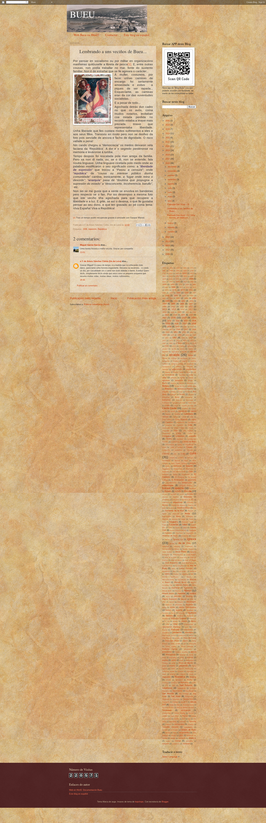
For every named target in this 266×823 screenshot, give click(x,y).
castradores (192, 422)
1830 (171, 279)
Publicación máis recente (85, 298)
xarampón (181, 738)
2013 (167, 245)
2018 (167, 155)
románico (174, 682)
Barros (181, 383)
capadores (182, 411)
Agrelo (191, 349)
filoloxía (174, 519)
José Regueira (171, 563)
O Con (167, 621)
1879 (182, 290)
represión (92, 229)
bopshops (139, 802)
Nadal (173, 613)
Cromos (190, 450)
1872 (181, 287)
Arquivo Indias (178, 372)
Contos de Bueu (189, 442)
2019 (167, 150)
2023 (167, 133)
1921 (187, 312)
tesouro (176, 719)
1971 (164, 340)
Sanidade (165, 699)
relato (164, 674)
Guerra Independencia (178, 530)
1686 (171, 271)
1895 (164, 298)
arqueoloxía (177, 369)
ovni (186, 627)
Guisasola (192, 530)
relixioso (173, 674)
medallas (182, 593)
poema (190, 657)
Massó (187, 590)
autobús (174, 378)
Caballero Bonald (178, 403)
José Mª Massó (190, 560)
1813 (171, 276)
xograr (168, 741)
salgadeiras (167, 688)
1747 (164, 273)
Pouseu (165, 663)
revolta (168, 680)
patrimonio (182, 635)
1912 (190, 307)
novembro (172, 171)
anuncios (190, 364)
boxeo (182, 394)
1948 (194, 329)
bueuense (166, 400)
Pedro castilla (175, 644)
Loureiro (176, 574)
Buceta (190, 394)
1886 (186, 293)
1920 (179, 312)
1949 (167, 332)
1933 (185, 321)
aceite (174, 349)
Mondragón (191, 602)
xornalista (189, 741)
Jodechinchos (178, 554)
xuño (170, 192)
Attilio (191, 375)
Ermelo (168, 491)
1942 (192, 327)
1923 (167, 315)
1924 (175, 315)
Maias (189, 577)
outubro (171, 175)
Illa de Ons (184, 543)
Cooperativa (169, 444)
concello (192, 436)
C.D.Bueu (165, 403)
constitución (175, 442)
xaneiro (171, 232)
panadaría (188, 630)
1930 (193, 317)
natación (182, 613)
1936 (85, 229)
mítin (164, 602)
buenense (165, 397)
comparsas (180, 436)
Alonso (164, 358)
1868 (173, 287)
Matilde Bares (168, 593)
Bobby (173, 392)
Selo (178, 705)
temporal (168, 719)
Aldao (190, 355)
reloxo (191, 674)
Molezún (180, 602)
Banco (182, 378)
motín (164, 607)
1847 (185, 282)
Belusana (190, 383)
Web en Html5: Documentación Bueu (85, 790)
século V (184, 702)
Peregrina (192, 644)
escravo (165, 494)
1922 (194, 312)
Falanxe (191, 505)
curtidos (181, 457)
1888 (167, 295)
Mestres (189, 596)
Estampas (188, 497)
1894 (191, 295)
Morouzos (178, 605)
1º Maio (179, 343)
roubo (194, 682)
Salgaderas (181, 688)
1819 (185, 276)
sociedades (186, 710)
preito (164, 666)
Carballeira (188, 414)
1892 (184, 295)
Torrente (192, 721)
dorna (175, 474)
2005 (167, 254)
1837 (184, 279)
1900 (167, 301)
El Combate (179, 477)
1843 (164, 282)
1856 (180, 284)
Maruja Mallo (166, 591)
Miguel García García (90, 245)
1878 (174, 290)
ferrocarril (175, 514)
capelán (168, 414)
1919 (172, 312)
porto (181, 660)
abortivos (190, 346)
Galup (177, 527)
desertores (189, 469)
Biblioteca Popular (185, 389)
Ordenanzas (188, 624)
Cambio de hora (187, 405)
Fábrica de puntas (178, 505)
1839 (191, 279)
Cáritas (175, 417)
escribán (174, 494)
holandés (184, 536)
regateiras (190, 671)
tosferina (168, 724)
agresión (165, 352)
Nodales (165, 618)
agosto (171, 184)
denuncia (177, 466)
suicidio (164, 716)
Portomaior (190, 660)
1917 (190, 309)
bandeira (166, 380)
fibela (178, 516)
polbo (173, 660)
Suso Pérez (175, 716)
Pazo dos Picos (172, 641)
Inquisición (189, 546)
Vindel (173, 735)
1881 (191, 290)
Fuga (164, 525)
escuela (165, 497)
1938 (193, 323)
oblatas (175, 621)
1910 (173, 307)
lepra (173, 568)
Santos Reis (188, 699)
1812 (164, 276)
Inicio (114, 298)
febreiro (171, 227)
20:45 (82, 280)
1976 (185, 340)
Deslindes (165, 471)
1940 (177, 327)
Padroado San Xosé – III (178, 204)
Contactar (111, 35)
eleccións (192, 480)
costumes (178, 450)
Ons (175, 624)
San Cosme (177, 691)
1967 (191, 338)
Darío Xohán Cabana (179, 463)
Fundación (173, 524)
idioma (167, 539)
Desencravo (178, 469)
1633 (178, 268)
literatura (193, 571)
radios (173, 668)
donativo (165, 474)
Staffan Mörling (179, 713)
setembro (172, 179)
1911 (182, 307)
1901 (175, 301)
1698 (185, 271)
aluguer (174, 358)
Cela (190, 425)
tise (189, 719)
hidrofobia (179, 533)
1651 (185, 268)
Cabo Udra (192, 403)
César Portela (179, 428)
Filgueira (165, 519)
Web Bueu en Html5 (86, 35)
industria (177, 546)
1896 (171, 298)
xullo (170, 188)
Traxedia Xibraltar (170, 727)
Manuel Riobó (182, 585)
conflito (169, 439)
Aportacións (166, 366)
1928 (173, 317)
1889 (176, 295)
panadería (166, 632)
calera (176, 405)
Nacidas (165, 613)
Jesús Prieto (181, 552)
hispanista (189, 533)
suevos (190, 713)
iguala (172, 543)
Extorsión (190, 502)
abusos (164, 349)
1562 (171, 268)
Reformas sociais (168, 671)
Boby (180, 392)
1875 (194, 287)
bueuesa (189, 400)
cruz (175, 454)
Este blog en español (136, 35)
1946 (178, 329)
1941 (185, 327)
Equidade (192, 488)
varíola (167, 733)
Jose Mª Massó (176, 560)
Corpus (189, 447)
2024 (167, 129)
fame (164, 508)
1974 (178, 340)
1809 (184, 273)
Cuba (183, 454)
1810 (192, 273)
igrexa (191, 539)
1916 (182, 309)
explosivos (166, 502)
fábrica (165, 505)
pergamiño (188, 649)
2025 (167, 125)
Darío (186, 460)
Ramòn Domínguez (186, 668)
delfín (168, 466)
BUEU (82, 14)
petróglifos (173, 657)
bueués (178, 400)
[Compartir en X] (143, 225)
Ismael (176, 549)
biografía (165, 392)
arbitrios (178, 366)
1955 (172, 335)
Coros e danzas (176, 447)
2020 (167, 146)
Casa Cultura (167, 419)
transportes (179, 724)
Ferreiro (190, 511)
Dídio (191, 471)
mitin (191, 599)
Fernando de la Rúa (174, 510)
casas (193, 419)
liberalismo (166, 571)
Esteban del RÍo (188, 500)
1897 (178, 298)
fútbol (184, 524)
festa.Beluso (166, 516)
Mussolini (190, 610)
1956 (179, 335)
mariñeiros (188, 588)
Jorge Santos (191, 554)
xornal (178, 741)
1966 (183, 338)
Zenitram (186, 744)
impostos (165, 546)
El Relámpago (177, 480)
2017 (167, 159)
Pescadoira (170, 655)
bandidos (179, 380)
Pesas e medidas (181, 652)
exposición (178, 502)
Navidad (180, 616)
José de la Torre (171, 557)
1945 (171, 329)
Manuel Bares (180, 582)
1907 (191, 304)
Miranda (184, 599)
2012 (167, 250)
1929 (184, 317)
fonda (191, 519)
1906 (182, 304)
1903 (191, 301)
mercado (177, 596)
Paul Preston (167, 638)
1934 (194, 321)
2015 (167, 237)
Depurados (166, 469)
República (102, 229)
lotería (167, 574)
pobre (182, 657)
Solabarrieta (166, 713)
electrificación (171, 483)
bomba (187, 392)
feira (194, 508)
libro (174, 571)
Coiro (178, 433)
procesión (183, 666)
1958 (187, 335)
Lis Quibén (183, 571)
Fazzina (171, 508)
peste (191, 655)
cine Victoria (188, 431)
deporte (189, 466)
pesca (193, 652)
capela (193, 411)
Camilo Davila (169, 408)
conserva (180, 439)
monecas (168, 605)
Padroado (175, 629)
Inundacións (166, 549)
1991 (171, 343)
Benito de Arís (180, 386)
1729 (192, 271)
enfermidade (167, 485)
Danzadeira (166, 460)
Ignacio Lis (178, 539)
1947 (186, 329)
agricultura (175, 352)
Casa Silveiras (181, 419)
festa (187, 513)
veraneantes (184, 733)
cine (176, 431)
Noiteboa (193, 618)
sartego (175, 702)
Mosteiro (189, 605)
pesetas (182, 655)
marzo (171, 223)
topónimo (182, 721)
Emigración (187, 483)
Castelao (169, 422)
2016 (167, 163)
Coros (164, 447)
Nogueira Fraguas (178, 618)
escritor (181, 494)
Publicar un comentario (87, 285)
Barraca (173, 383)
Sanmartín (176, 699)
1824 (164, 279)
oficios (193, 621)
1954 (164, 335)
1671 (192, 268)
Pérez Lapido (171, 646)
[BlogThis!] (140, 225)
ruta (173, 685)
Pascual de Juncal (169, 635)
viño (181, 735)
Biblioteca (169, 389)
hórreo (193, 536)
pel (185, 644)
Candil (172, 411)
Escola (187, 491)
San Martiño (168, 693)
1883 (164, 293)
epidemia (179, 488)
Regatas (180, 671)
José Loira (183, 557)
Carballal (177, 414)
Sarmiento (165, 702)
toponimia (172, 721)
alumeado (184, 358)
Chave (191, 428)
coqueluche (189, 444)
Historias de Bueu (170, 536)
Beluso (165, 386)
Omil (167, 624)
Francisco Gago (187, 522)
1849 (164, 284)
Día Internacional (179, 471)
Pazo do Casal (189, 638)
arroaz (188, 372)
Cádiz (167, 405)
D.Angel (190, 457)
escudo (190, 494)
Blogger (165, 802)
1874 (187, 287)
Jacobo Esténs (188, 549)
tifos (183, 719)
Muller (172, 607)
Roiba (189, 680)
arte (194, 372)
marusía (178, 591)
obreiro (184, 621)
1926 (191, 315)
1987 (164, 343)
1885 (178, 293)
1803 (177, 273)
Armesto (165, 369)
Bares (164, 383)
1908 (164, 307)
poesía (165, 660)
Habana (168, 533)
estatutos (175, 500)
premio (172, 666)
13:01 (82, 252)
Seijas (171, 705)
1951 (175, 332)
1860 (187, 284)
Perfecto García (169, 649)
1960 (194, 335)
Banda (191, 378)
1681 (164, 271)
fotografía (173, 522)
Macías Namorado (170, 577)
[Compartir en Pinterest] (149, 225)
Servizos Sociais (168, 707)
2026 (167, 121)
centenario (166, 428)
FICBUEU (189, 516)
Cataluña (180, 425)
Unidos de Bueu (188, 730)
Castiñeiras (180, 422)
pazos (185, 641)
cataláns (169, 425)
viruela (172, 738)
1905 (173, 304)
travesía (190, 724)
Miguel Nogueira (169, 599)
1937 (184, 323)
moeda (171, 602)
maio (170, 196)
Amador (176, 361)
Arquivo (167, 372)
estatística (165, 500)
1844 (171, 282)
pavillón (177, 638)
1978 (192, 340)
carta (191, 417)
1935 (167, 323)
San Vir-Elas (183, 694)
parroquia (189, 632)
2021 (167, 142)
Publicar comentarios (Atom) (96, 304)
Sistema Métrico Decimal (185, 707)
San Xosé (175, 696)
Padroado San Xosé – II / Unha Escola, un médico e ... (181, 216)
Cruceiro (165, 454)
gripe (185, 527)
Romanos (185, 682)
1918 (164, 312)
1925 (183, 315)
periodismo (167, 652)
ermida (178, 491)
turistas (164, 730)
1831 (177, 279)
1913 (164, 309)
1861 (194, 284)
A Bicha (181, 346)
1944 (164, 329)
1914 (173, 309)
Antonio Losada (177, 364)
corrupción (166, 450)
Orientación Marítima (171, 627)
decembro (172, 167)
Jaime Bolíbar (167, 552)
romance (165, 682)
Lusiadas (185, 574)
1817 (178, 276)
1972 (171, 340)
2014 (167, 241)
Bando (190, 380)
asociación (169, 375)
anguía (184, 361)
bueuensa (188, 397)
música (179, 610)
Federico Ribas (183, 508)
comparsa (166, 436)
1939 (169, 326)
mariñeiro (175, 588)
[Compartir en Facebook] (146, 225)
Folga (183, 519)
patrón (191, 635)
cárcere (165, 417)
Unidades (174, 730)
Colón (190, 433)
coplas (179, 444)
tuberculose (188, 727)
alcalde (174, 355)
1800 (171, 273)
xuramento (176, 744)
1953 (191, 332)
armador (190, 366)
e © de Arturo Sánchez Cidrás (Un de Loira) (100, 261)
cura (193, 453)
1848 (192, 282)
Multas (168, 610)
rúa (166, 685)
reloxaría (182, 674)
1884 (171, 293)
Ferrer (164, 514)
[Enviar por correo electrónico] (137, 225)
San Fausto (189, 691)
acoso (182, 349)
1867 (166, 287)
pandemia (177, 632)
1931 (169, 321)
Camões (185, 408)
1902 (183, 301)
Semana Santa (188, 705)
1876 (167, 290)
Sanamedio (189, 696)
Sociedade (167, 710)
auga (164, 378)
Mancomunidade (168, 579)
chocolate (165, 431)
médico (193, 593)
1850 (172, 284)
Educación (185, 474)
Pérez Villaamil (187, 646)
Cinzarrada (166, 433)
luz (192, 574)
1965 (174, 337)
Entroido (166, 488)
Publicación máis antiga (141, 298)
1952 (184, 332)
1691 (178, 271)
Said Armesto (185, 685)
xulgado (165, 744)
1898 (186, 298)
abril (170, 201)
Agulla (184, 352)
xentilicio (192, 738)
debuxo (193, 463)
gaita (170, 527)
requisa (193, 677)
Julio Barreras (167, 566)
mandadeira (182, 579)
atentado (182, 375)
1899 (194, 298)
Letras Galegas (186, 568)
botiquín (173, 394)
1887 (194, 293)
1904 (164, 304)
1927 (164, 318)
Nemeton (190, 616)
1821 (192, 276)
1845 (178, 282)
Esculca (176, 497)
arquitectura (191, 369)
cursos (172, 457)
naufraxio (192, 613)
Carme (183, 417)
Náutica (169, 615)
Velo (174, 733)
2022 (167, 137)
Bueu (177, 397)
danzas (177, 460)
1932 (177, 321)
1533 (164, 268)
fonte (164, 522)
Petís (164, 657)
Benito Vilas (192, 386)
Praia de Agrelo (186, 663)
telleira (193, 716)
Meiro (168, 596)
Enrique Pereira (186, 485)
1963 (167, 338)
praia (173, 663)
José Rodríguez (187, 563)
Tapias (185, 716)
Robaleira (179, 680)
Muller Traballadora (187, 607)
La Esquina (179, 566)
